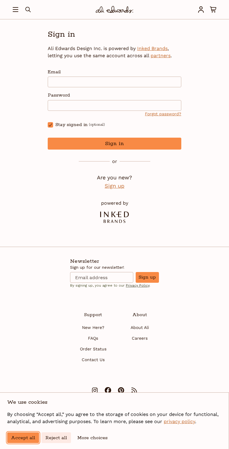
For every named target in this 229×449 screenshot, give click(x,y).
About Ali (140, 327)
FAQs (93, 338)
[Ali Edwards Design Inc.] (114, 9)
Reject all (56, 438)
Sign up (114, 186)
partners (161, 55)
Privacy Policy (137, 285)
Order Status (93, 349)
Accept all (23, 438)
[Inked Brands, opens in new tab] (114, 217)
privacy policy (179, 421)
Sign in (114, 143)
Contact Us (93, 359)
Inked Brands (152, 48)
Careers (140, 338)
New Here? (93, 327)
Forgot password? (163, 113)
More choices (92, 438)
